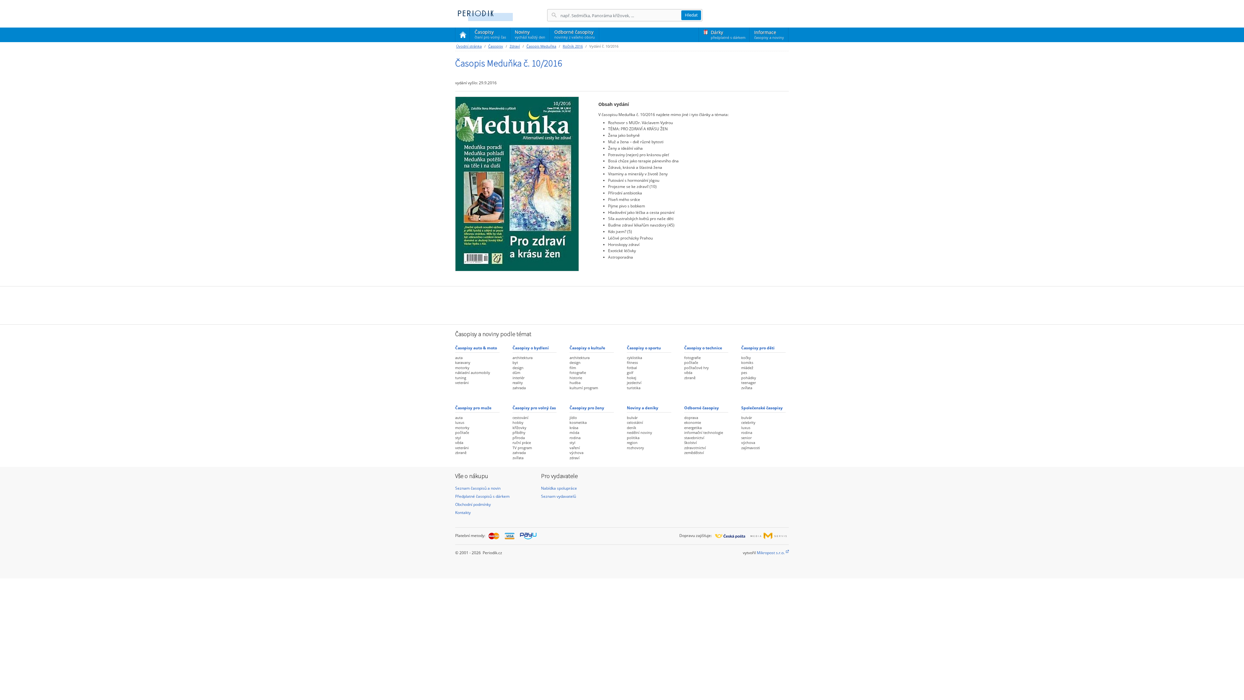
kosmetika (578, 422)
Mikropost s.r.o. (771, 552)
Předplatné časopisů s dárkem (482, 496)
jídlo (573, 417)
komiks (747, 362)
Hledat (691, 15)
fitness (632, 362)
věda (688, 372)
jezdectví (634, 382)
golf (630, 372)
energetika (693, 427)
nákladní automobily (472, 372)
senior (746, 437)
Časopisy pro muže (473, 408)
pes (744, 372)
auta (459, 357)
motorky (462, 367)
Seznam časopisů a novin (478, 488)
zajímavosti (750, 447)
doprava (691, 417)
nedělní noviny (639, 432)
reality (518, 382)
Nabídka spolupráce (559, 488)
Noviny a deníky (642, 408)
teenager (748, 382)
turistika (633, 387)
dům (516, 372)
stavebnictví (694, 437)
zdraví (575, 457)
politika (633, 437)
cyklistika (634, 357)
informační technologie (703, 432)
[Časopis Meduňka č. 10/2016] (517, 183)
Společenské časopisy (762, 408)
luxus (459, 422)
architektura (523, 357)
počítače (691, 362)
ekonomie (692, 422)
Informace (769, 34)
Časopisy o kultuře (587, 348)
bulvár (632, 417)
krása (574, 427)
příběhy (519, 432)
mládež (747, 367)
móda (574, 432)
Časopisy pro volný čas (534, 408)
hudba (575, 382)
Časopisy (490, 35)
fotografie (578, 372)
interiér (518, 377)
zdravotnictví (695, 447)
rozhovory (635, 447)
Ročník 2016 (573, 46)
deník (631, 427)
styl (458, 437)
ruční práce (522, 442)
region (632, 442)
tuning (460, 377)
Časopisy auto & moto (476, 348)
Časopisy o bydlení (531, 348)
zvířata (746, 387)
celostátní (635, 422)
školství (690, 442)
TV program (522, 447)
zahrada (519, 387)
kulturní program (584, 387)
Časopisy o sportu (644, 348)
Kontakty (463, 512)
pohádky (748, 377)
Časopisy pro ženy (587, 408)
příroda (519, 437)
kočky (746, 357)
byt (515, 362)
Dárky (728, 34)
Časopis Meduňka (541, 46)
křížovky (519, 427)
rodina (575, 437)
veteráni (462, 382)
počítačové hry (696, 367)
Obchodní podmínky (473, 504)
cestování (520, 417)
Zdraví (515, 46)
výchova (576, 452)
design (518, 367)
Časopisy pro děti (758, 348)
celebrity (748, 422)
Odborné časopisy (574, 34)
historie (576, 377)
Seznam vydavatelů (558, 496)
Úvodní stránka (469, 46)
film (573, 367)
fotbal (632, 367)
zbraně (690, 377)
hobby (518, 422)
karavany (462, 362)
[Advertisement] (622, 304)
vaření (575, 447)
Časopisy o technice (703, 348)
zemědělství (694, 452)
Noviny (530, 34)
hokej (631, 377)
